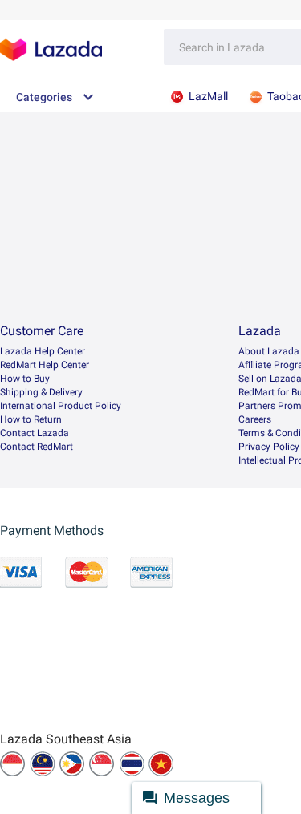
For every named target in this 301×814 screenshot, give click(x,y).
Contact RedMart (36, 446)
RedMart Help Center (44, 365)
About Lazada (268, 351)
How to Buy (25, 378)
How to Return (31, 419)
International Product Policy (60, 405)
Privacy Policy (268, 446)
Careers (254, 419)
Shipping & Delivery (41, 392)
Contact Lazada (34, 433)
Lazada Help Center (42, 351)
